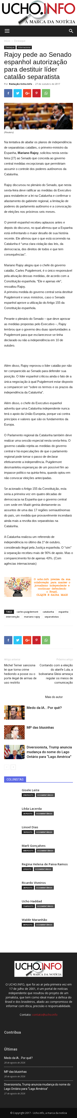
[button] (71, 31)
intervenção (13, 616)
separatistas (52, 616)
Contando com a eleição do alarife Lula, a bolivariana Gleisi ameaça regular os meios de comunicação (56, 673)
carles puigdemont (27, 611)
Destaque (19, 41)
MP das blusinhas (40, 727)
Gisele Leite (30, 790)
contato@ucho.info (44, 1015)
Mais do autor (54, 697)
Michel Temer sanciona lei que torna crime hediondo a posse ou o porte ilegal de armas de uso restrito (20, 673)
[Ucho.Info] (38, 13)
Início (7, 41)
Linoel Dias (30, 827)
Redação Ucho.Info (20, 83)
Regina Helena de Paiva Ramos (45, 864)
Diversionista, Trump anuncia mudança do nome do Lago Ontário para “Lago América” (49, 752)
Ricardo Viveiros (34, 883)
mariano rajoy (32, 616)
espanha (63, 611)
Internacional (24, 47)
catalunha (48, 611)
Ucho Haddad (32, 901)
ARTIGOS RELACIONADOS (23, 697)
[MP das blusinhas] (14, 732)
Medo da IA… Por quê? (44, 708)
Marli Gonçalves (34, 846)
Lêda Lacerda (32, 809)
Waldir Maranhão (34, 920)
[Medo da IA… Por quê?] (14, 712)
